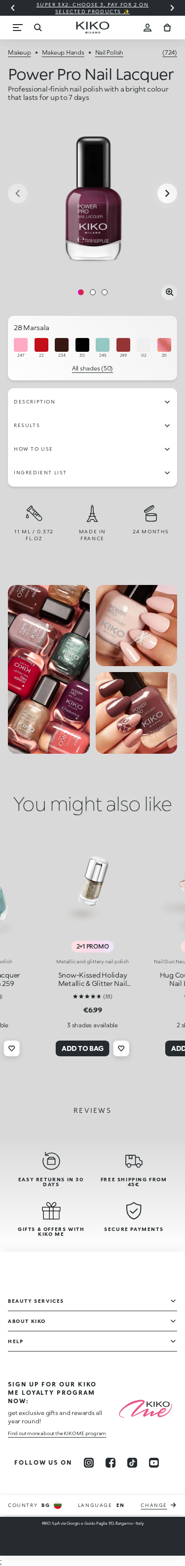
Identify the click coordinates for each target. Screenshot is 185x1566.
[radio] (21, 348)
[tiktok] (132, 1463)
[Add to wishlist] (12, 1048)
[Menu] (18, 27)
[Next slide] (172, 8)
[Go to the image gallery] (92, 194)
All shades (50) (92, 368)
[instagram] (89, 1463)
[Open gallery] (169, 292)
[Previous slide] (13, 8)
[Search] (37, 27)
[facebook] (110, 1463)
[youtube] (154, 1463)
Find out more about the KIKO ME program (57, 1433)
